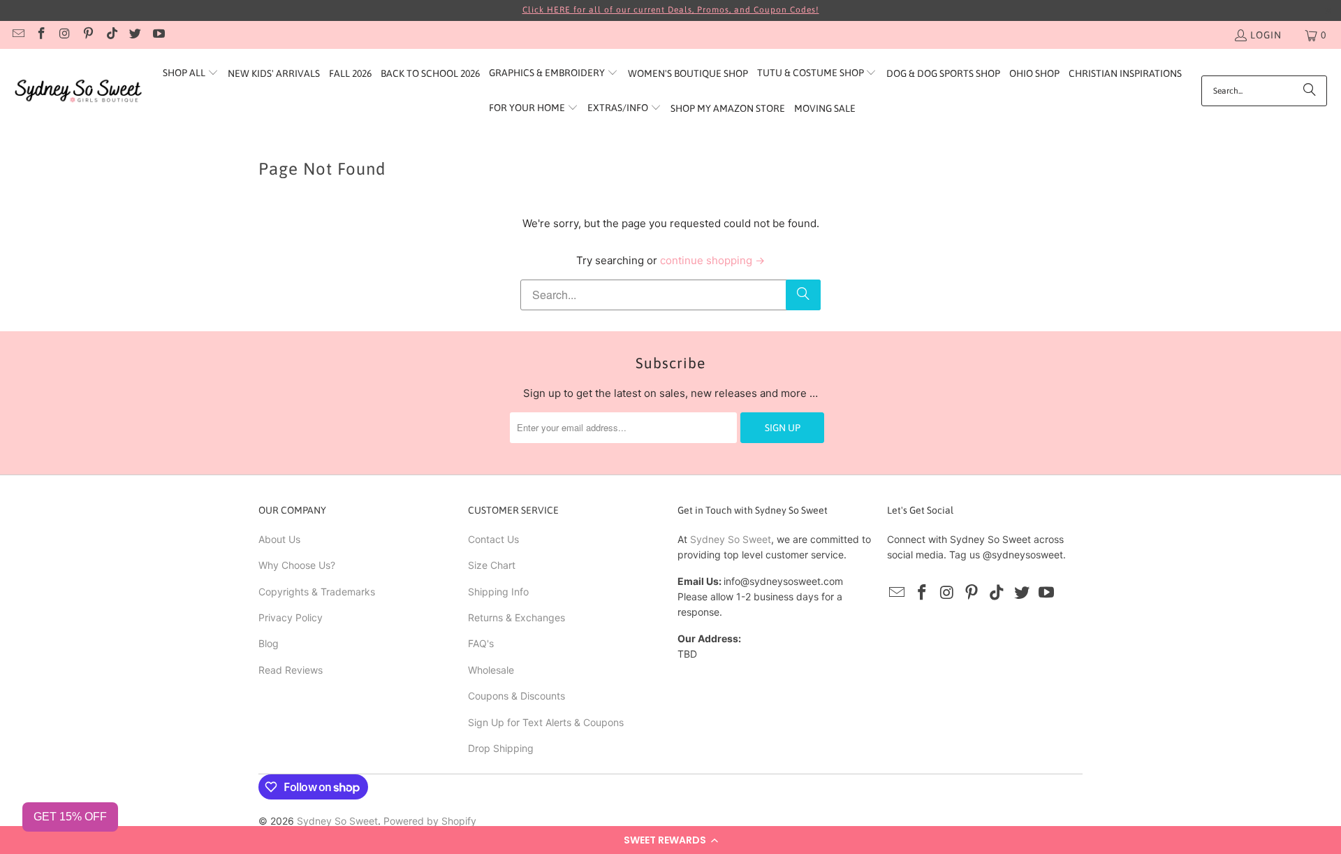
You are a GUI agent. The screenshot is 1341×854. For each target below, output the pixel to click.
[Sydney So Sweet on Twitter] (135, 35)
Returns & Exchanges (516, 617)
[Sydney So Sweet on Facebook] (41, 35)
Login (1266, 35)
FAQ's (481, 643)
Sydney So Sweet (730, 539)
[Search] (1309, 90)
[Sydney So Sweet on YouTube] (158, 35)
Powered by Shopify (429, 821)
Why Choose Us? (296, 565)
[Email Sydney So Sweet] (17, 35)
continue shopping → (712, 260)
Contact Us (493, 539)
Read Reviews (290, 670)
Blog (268, 643)
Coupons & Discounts (516, 696)
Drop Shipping (501, 748)
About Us (279, 539)
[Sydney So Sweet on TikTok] (111, 35)
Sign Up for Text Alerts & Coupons (546, 722)
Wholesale (491, 670)
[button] (670, 840)
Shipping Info (498, 592)
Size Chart (491, 565)
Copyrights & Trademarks (316, 592)
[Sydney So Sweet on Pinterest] (88, 35)
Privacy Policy (290, 617)
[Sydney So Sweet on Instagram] (64, 35)
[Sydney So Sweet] (78, 91)
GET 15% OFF (70, 817)
